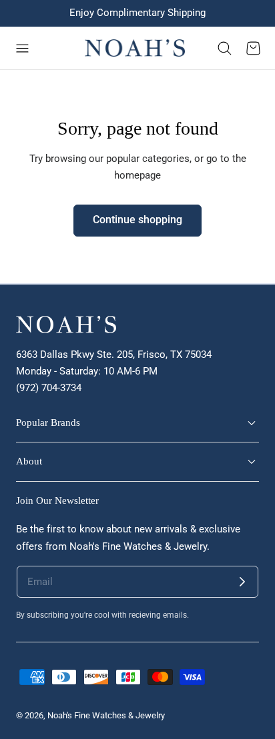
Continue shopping (137, 220)
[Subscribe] (242, 581)
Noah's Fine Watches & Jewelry (106, 715)
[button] (22, 48)
